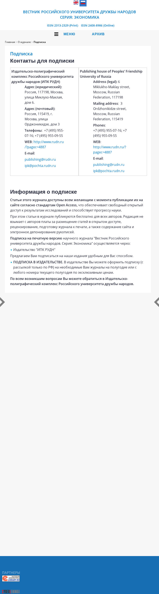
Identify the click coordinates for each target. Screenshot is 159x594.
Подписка (40, 42)
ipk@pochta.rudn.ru (40, 165)
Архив (98, 34)
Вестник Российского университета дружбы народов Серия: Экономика (79, 14)
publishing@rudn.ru (40, 159)
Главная (10, 42)
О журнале (24, 42)
